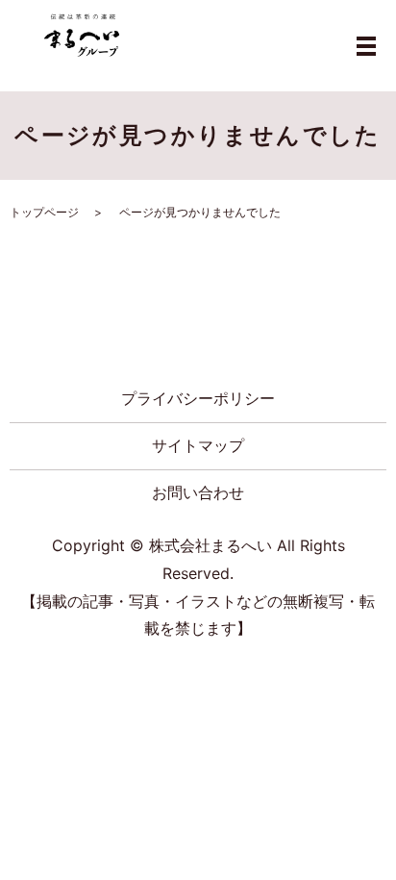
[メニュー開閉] (366, 46)
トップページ (44, 212)
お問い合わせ (198, 492)
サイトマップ (198, 445)
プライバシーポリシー (198, 398)
